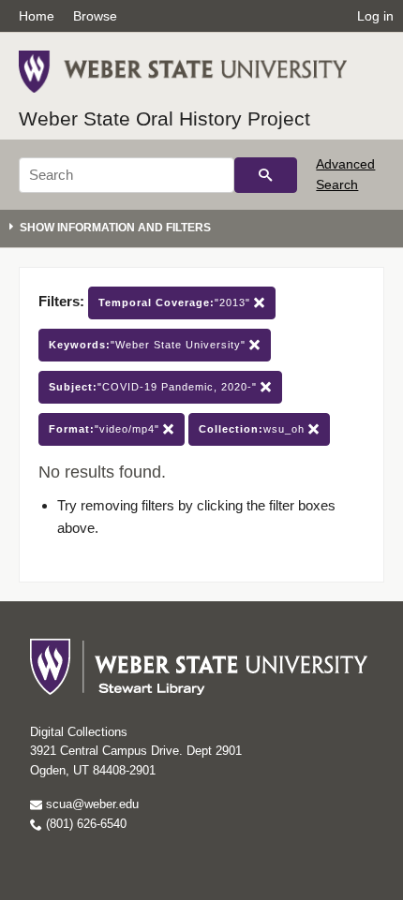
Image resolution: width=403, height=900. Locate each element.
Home (36, 15)
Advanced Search (345, 174)
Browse (95, 15)
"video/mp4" (106, 429)
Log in (375, 15)
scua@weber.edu (90, 804)
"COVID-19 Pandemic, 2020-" (155, 386)
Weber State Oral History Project (164, 118)
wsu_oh (253, 429)
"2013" (176, 302)
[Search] (265, 175)
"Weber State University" (149, 344)
